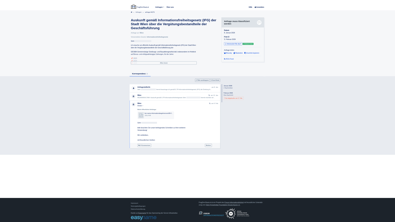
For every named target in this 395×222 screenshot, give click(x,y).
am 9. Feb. (214, 103)
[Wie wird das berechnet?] (228, 37)
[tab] (140, 73)
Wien (142, 33)
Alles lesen (164, 63)
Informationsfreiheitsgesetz (157, 37)
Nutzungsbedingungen (138, 206)
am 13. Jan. (214, 95)
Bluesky (229, 53)
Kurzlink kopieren (252, 53)
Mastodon (239, 53)
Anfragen (159, 7)
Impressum (134, 203)
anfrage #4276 (150, 12)
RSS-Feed (229, 59)
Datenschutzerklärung (138, 209)
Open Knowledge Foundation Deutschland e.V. (223, 205)
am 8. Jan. (215, 87)
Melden (208, 145)
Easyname (142, 213)
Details (139, 105)
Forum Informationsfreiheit (234, 202)
